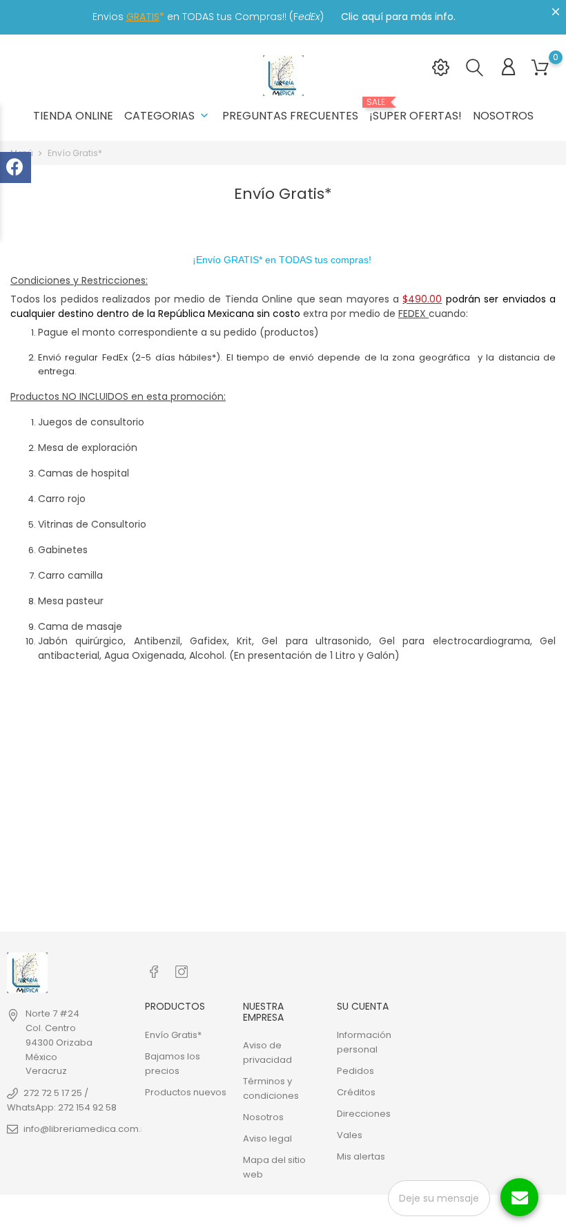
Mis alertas (361, 1156)
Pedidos (355, 1070)
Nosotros (503, 116)
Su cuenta (363, 1006)
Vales (349, 1135)
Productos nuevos (185, 1092)
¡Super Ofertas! (415, 110)
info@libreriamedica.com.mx (88, 1128)
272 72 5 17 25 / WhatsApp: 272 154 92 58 (62, 1100)
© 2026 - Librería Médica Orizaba (81, 1212)
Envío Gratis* (173, 1034)
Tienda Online (73, 116)
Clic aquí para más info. (398, 16)
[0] (540, 68)
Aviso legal (267, 1138)
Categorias (167, 116)
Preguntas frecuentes (290, 116)
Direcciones (364, 1113)
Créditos (356, 1092)
